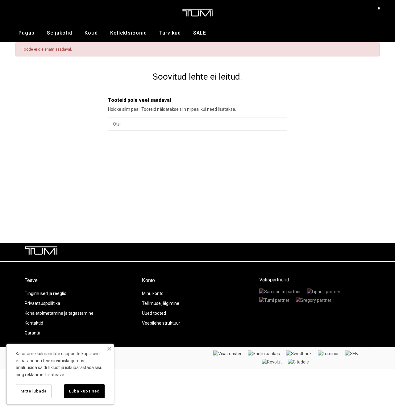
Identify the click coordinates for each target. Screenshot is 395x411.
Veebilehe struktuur (161, 323)
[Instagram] (364, 252)
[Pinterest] (350, 252)
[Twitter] (336, 252)
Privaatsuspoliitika (42, 303)
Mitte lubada (34, 391)
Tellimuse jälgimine (160, 303)
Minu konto (153, 293)
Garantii (32, 332)
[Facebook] (322, 252)
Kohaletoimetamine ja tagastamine (59, 313)
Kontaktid (34, 323)
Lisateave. (55, 374)
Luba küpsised (84, 391)
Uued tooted (154, 313)
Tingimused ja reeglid (45, 293)
